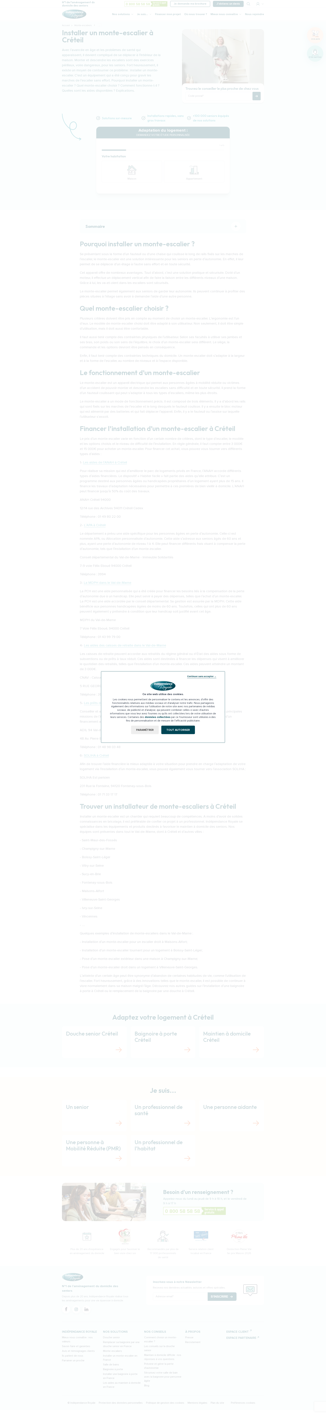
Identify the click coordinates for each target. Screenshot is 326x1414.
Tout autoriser (178, 730)
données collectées (157, 717)
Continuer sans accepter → (201, 676)
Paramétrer (145, 730)
